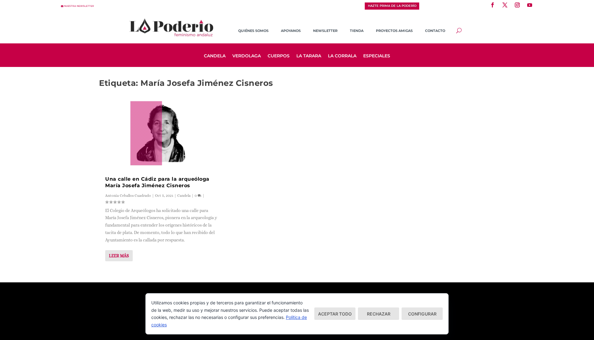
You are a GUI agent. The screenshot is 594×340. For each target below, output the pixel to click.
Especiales (376, 56)
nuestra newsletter (79, 6)
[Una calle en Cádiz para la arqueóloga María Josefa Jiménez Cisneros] (161, 131)
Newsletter (325, 31)
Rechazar (378, 313)
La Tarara (308, 56)
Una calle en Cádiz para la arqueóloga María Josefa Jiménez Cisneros (157, 182)
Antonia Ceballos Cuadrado (128, 195)
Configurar (422, 313)
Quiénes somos (253, 31)
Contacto (435, 31)
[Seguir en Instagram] (517, 5)
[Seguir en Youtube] (530, 5)
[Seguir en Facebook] (492, 5)
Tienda (357, 31)
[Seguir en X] (505, 5)
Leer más (119, 255)
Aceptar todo (335, 313)
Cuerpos (279, 56)
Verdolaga (246, 56)
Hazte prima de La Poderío (392, 5)
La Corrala (342, 56)
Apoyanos (291, 31)
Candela (215, 56)
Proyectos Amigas (394, 31)
